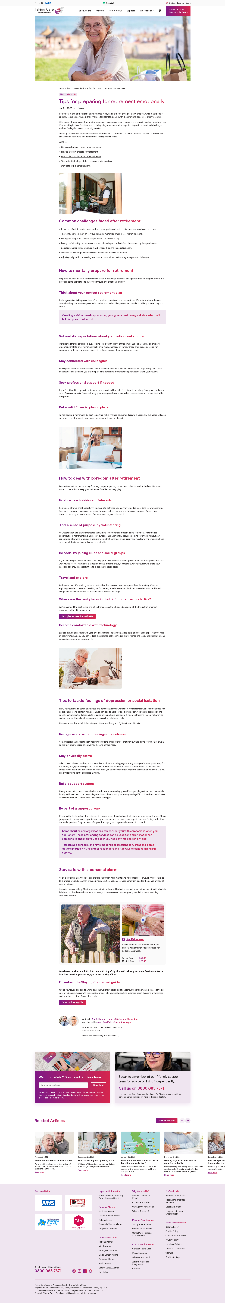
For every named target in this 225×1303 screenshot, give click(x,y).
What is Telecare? (140, 1211)
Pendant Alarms (106, 1242)
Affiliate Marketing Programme (140, 1263)
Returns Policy (172, 1227)
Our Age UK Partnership (143, 1207)
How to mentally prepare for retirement (79, 152)
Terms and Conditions (175, 1248)
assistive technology (71, 636)
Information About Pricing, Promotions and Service (111, 1197)
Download (98, 1085)
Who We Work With (141, 1257)
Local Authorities (173, 1207)
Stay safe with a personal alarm (75, 166)
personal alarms (125, 1097)
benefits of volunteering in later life (90, 542)
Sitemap (169, 1253)
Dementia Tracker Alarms (110, 1224)
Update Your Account (142, 1228)
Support (131, 11)
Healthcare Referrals (175, 1195)
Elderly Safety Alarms (109, 1268)
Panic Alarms (105, 1263)
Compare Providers (141, 1202)
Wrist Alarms (105, 1246)
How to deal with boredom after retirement (81, 156)
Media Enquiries (139, 1253)
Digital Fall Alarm (133, 939)
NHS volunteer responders (98, 848)
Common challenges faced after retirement (81, 147)
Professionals (147, 11)
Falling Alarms (105, 1220)
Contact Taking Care (141, 1249)
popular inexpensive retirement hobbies (88, 511)
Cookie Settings (172, 1257)
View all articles (166, 1120)
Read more (40, 1172)
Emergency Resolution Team (135, 892)
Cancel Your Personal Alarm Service (142, 1234)
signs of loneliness (154, 993)
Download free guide (72, 1002)
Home (61, 88)
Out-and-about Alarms (109, 1215)
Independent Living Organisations (174, 1212)
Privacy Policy (57, 1098)
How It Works (115, 11)
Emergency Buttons (108, 1250)
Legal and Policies (173, 1244)
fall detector (65, 892)
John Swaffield (104, 1022)
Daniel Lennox (99, 1019)
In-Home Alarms (106, 1211)
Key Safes (103, 1272)
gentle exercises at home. (88, 773)
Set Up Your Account (141, 1224)
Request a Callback (108, 1228)
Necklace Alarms (106, 1259)
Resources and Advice (76, 88)
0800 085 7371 (151, 1088)
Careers (136, 1268)
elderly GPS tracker (85, 889)
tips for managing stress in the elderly (97, 718)
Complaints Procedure (175, 1235)
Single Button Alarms (108, 1255)
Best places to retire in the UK (77, 616)
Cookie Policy (171, 1231)
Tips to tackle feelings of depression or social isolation (86, 161)
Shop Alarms (85, 11)
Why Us (100, 11)
